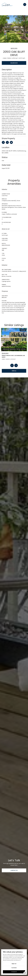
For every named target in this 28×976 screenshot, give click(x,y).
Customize (14, 967)
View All (14, 371)
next (16, 365)
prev (12, 365)
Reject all (14, 963)
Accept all (14, 971)
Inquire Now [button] (14, 63)
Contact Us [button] (14, 870)
